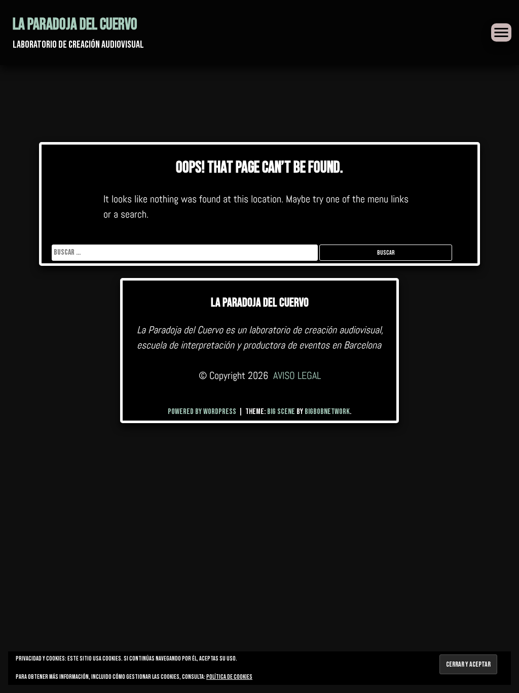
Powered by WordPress (203, 412)
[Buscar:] (185, 252)
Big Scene (281, 412)
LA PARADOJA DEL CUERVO (75, 24)
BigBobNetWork (327, 412)
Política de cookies (229, 677)
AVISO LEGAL (297, 375)
